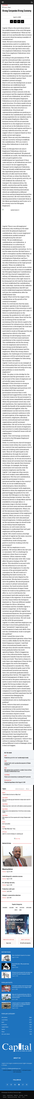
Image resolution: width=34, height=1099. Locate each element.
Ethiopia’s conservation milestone (11, 895)
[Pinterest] (18, 21)
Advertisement (19, 789)
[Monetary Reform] (17, 856)
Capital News (5, 797)
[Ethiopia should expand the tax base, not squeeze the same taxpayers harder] (6, 975)
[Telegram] (18, 1084)
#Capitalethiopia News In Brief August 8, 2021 (14, 782)
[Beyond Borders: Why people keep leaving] (6, 966)
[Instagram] (11, 1084)
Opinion (3, 792)
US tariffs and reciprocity (25, 943)
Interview (5, 5)
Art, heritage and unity (8, 882)
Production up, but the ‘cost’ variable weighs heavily (16, 757)
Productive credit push (8, 889)
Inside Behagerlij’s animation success (12, 876)
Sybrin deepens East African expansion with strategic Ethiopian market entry (16, 818)
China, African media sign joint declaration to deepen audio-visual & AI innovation (16, 800)
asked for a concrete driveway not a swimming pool (12, 833)
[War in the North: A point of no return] (6, 958)
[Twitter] (15, 21)
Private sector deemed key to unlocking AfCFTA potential (17, 777)
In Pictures (4, 831)
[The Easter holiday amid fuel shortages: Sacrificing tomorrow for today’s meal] (6, 988)
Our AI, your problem (6, 823)
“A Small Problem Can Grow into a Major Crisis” (11, 794)
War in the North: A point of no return (21, 955)
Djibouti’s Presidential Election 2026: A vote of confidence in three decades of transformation (21, 996)
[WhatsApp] (22, 21)
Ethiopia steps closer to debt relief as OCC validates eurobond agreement (17, 806)
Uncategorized (7, 780)
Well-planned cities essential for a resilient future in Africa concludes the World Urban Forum (17, 770)
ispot (5, 755)
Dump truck (8, 943)
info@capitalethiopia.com (14, 1068)
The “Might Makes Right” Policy (8, 828)
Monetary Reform (7, 869)
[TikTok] (22, 1084)
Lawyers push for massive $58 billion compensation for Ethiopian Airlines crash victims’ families (21, 1004)
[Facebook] (11, 21)
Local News (7, 774)
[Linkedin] (15, 1084)
